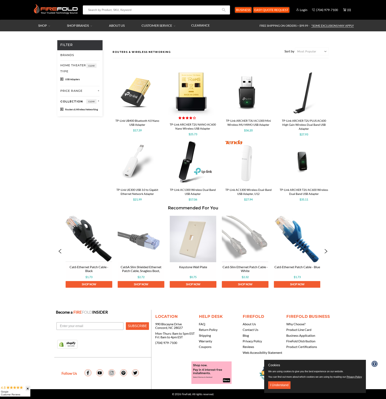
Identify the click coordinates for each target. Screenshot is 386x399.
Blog (246, 335)
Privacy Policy (252, 341)
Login (303, 10)
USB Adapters (72, 79)
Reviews (248, 347)
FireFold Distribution (300, 341)
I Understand (279, 385)
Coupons (205, 347)
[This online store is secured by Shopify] (67, 344)
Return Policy (208, 329)
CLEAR (91, 65)
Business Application (300, 335)
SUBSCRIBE (137, 326)
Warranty (205, 341)
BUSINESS (243, 10)
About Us (117, 25)
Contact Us (250, 329)
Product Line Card (298, 329)
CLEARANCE (200, 25)
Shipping (205, 335)
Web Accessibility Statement (262, 352)
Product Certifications (301, 347)
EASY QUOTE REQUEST (271, 10)
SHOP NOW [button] (89, 284)
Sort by (289, 51)
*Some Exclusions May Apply (332, 25)
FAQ (202, 324)
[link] (89, 252)
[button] (187, 118)
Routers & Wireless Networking (81, 109)
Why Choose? (295, 324)
